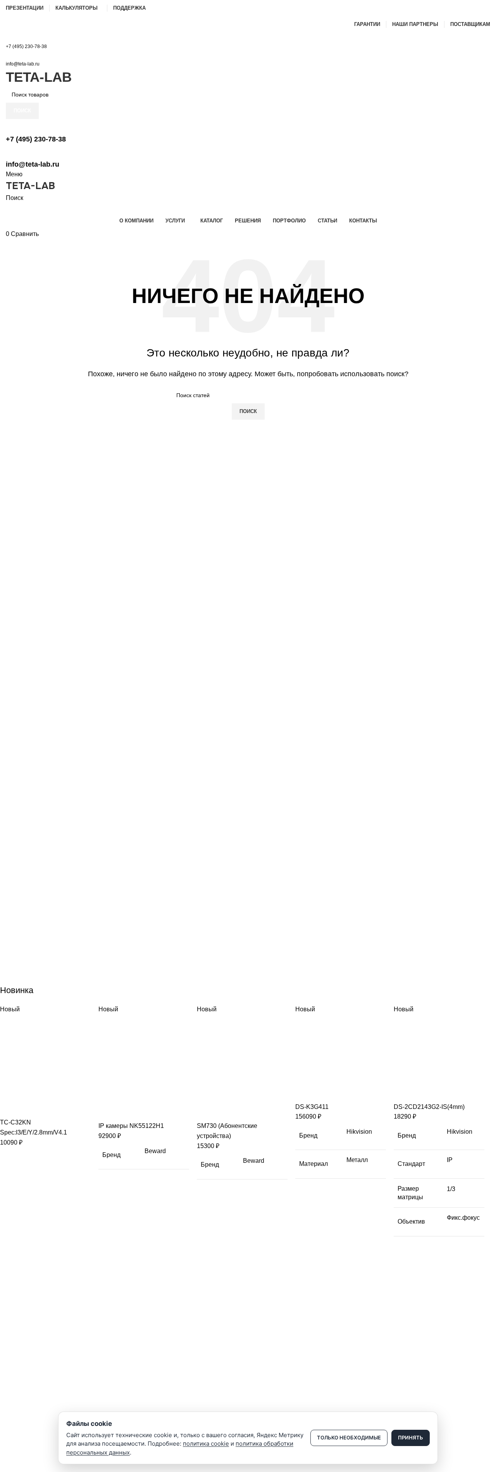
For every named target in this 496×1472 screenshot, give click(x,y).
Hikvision (359, 1131)
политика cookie (206, 1443)
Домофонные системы (35, 1366)
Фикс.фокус (463, 1217)
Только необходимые (349, 1437)
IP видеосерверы (27, 1379)
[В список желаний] (51, 1107)
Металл (357, 1160)
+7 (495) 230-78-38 (26, 46)
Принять (410, 1437)
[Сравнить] (9, 1107)
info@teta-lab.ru (23, 64)
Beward (155, 1151)
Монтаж (16, 1406)
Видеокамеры (23, 1339)
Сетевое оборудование (35, 1353)
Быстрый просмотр (30, 1107)
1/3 (451, 1189)
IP (450, 1160)
